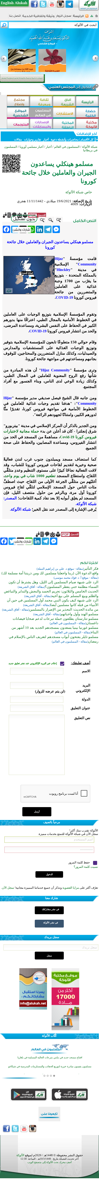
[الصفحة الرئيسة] (96, 17)
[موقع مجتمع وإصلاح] (18, 101)
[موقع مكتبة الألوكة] (87, 124)
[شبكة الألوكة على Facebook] (34, 4)
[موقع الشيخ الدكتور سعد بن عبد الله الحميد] (49, 40)
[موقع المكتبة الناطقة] (64, 124)
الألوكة (20, 1155)
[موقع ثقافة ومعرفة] (41, 101)
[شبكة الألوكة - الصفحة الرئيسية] (78, 17)
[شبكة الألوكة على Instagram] (60, 4)
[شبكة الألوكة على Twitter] (43, 4)
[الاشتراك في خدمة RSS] (86, 17)
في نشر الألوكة (50, 922)
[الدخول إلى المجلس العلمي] (69, 87)
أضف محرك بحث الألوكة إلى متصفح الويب (49, 1162)
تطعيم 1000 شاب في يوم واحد (30, 476)
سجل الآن (8, 887)
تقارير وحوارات (32, 139)
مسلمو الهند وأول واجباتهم (79, 614)
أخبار (45, 139)
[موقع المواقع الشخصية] (18, 113)
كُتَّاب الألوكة (49, 1035)
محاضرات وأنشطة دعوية (64, 139)
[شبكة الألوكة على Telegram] (69, 4)
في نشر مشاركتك (50, 909)
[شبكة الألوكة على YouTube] (51, 4)
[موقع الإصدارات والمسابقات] (41, 124)
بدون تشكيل (24, 218)
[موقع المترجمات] (18, 124)
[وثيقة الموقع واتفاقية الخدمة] (38, 17)
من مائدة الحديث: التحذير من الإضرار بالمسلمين (63, 609)
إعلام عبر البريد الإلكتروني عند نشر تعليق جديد (33, 663)
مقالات (18, 139)
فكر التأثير (91, 568)
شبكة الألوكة (89, 146)
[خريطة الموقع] (91, 17)
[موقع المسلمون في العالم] (41, 113)
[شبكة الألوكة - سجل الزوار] (63, 17)
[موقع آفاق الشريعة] (64, 101)
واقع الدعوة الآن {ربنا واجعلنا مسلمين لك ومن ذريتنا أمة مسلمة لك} (49, 573)
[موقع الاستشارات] (64, 113)
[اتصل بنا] (14, 17)
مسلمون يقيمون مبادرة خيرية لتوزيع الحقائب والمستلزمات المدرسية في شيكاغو (49, 1066)
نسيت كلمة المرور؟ (86, 866)
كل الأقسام (87, 139)
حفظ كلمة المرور (79, 862)
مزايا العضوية (70, 887)
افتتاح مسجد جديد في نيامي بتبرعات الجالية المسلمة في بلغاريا (49, 1057)
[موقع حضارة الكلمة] (87, 113)
